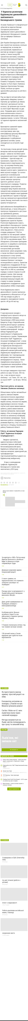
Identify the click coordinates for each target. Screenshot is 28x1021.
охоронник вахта (8, 933)
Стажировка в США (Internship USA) (13, 859)
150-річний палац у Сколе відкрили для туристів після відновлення (12, 635)
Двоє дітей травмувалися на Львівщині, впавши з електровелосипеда (12, 604)
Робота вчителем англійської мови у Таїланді (13, 911)
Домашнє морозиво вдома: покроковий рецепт (12, 571)
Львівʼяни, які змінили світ (10, 739)
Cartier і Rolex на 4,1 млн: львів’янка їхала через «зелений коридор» (12, 712)
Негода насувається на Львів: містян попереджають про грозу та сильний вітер (14, 722)
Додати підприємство (14, 789)
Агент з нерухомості (9, 903)
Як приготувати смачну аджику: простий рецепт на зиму (13, 694)
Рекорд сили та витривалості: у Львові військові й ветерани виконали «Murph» (13, 593)
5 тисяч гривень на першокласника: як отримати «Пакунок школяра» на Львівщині (12, 582)
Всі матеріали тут (14, 749)
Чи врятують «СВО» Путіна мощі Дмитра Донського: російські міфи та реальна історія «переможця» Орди (13, 560)
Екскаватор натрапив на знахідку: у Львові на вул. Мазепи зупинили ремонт (12, 703)
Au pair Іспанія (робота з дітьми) (11, 881)
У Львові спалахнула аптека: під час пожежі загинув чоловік (13, 626)
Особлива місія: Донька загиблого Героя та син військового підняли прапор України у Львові (12, 615)
